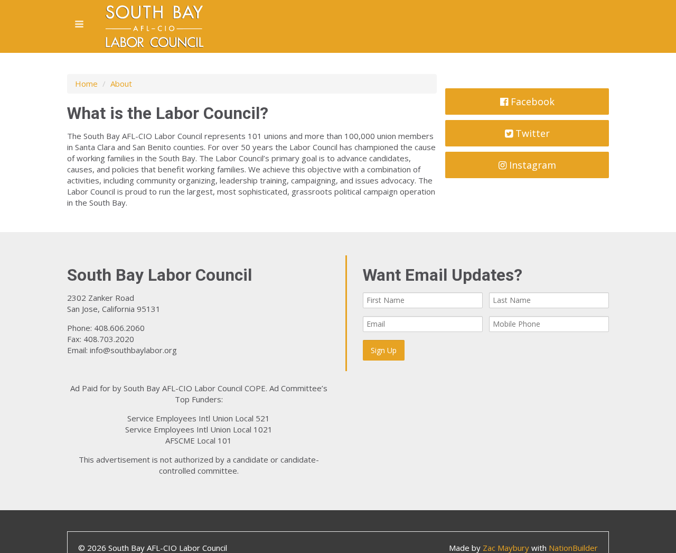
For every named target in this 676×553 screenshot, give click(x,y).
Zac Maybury (506, 547)
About (121, 83)
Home (86, 83)
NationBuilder (573, 547)
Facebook (531, 101)
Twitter (531, 133)
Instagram (531, 165)
